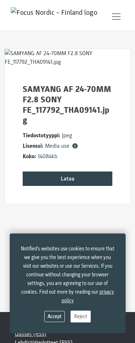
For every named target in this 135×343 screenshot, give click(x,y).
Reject (80, 316)
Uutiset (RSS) (30, 334)
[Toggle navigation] (116, 16)
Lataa (68, 178)
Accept (55, 316)
